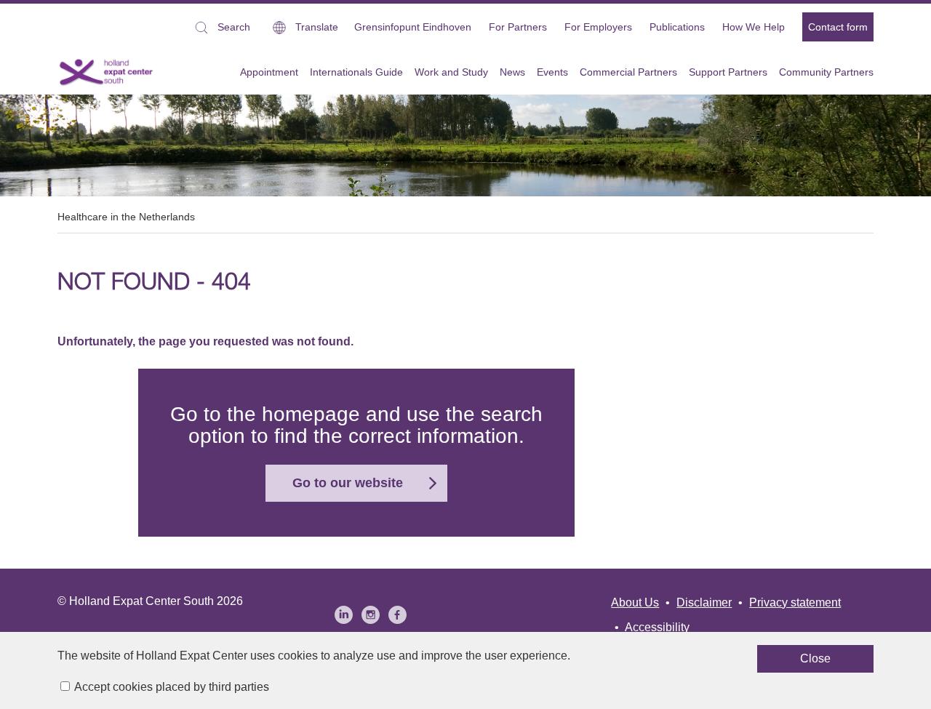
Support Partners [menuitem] (728, 72)
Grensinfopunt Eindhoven (412, 27)
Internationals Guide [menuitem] (356, 72)
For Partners (518, 27)
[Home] (106, 72)
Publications (677, 27)
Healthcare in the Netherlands (126, 217)
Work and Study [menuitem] (451, 72)
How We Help (753, 27)
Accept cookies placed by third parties (171, 687)
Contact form (838, 27)
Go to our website (347, 483)
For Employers (598, 27)
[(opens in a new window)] (344, 615)
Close (815, 658)
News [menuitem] (512, 72)
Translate (316, 27)
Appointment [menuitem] (269, 72)
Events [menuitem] (552, 72)
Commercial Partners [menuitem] (628, 72)
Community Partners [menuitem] (826, 72)
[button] (221, 27)
